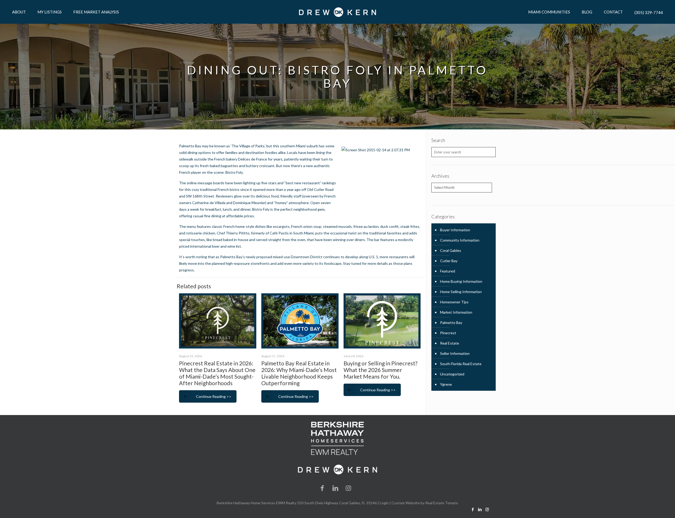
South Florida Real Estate (460, 363)
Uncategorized (452, 374)
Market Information (456, 312)
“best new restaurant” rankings (310, 183)
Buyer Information (455, 230)
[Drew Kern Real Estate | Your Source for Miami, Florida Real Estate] (337, 12)
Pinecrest (448, 333)
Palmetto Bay (451, 322)
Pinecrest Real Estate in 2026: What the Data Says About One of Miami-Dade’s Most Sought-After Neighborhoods (217, 373)
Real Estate (449, 343)
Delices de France (252, 159)
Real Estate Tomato (441, 503)
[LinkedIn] (335, 487)
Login (384, 503)
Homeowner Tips (454, 302)
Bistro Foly (234, 172)
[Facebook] (322, 487)
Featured (447, 271)
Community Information (459, 240)
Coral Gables (450, 250)
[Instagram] (348, 487)
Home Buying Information (461, 281)
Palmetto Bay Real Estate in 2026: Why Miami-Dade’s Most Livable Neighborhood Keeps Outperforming (299, 373)
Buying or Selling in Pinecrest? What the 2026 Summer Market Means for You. (380, 370)
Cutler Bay (448, 260)
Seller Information (455, 353)
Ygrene (446, 384)
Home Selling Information (461, 291)
